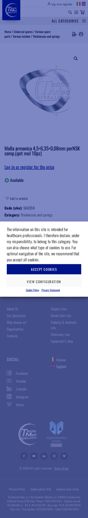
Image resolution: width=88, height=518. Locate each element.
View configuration (44, 281)
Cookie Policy (32, 290)
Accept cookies (44, 269)
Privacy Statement (51, 290)
